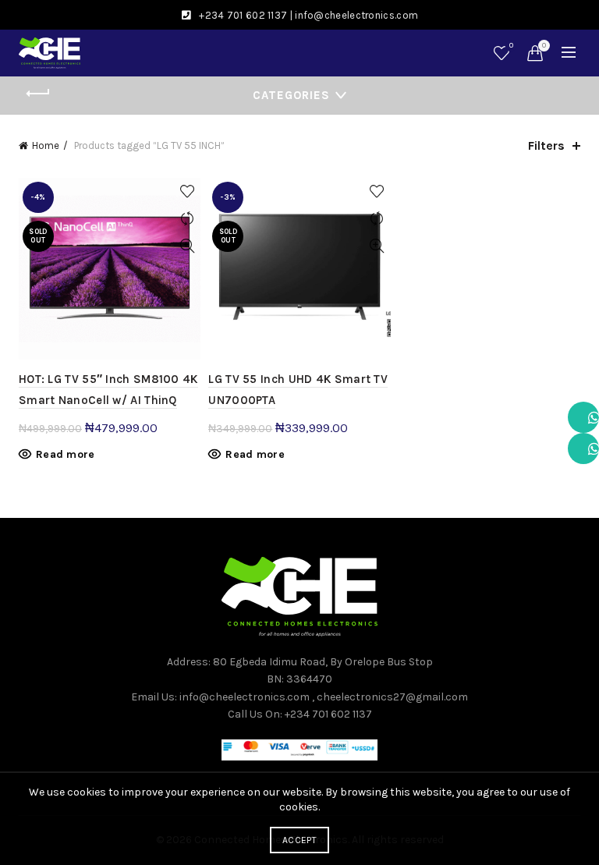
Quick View (186, 246)
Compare (186, 218)
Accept (299, 840)
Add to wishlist (186, 191)
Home (45, 145)
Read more (65, 454)
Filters (546, 145)
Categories (291, 95)
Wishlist (511, 45)
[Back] (38, 93)
